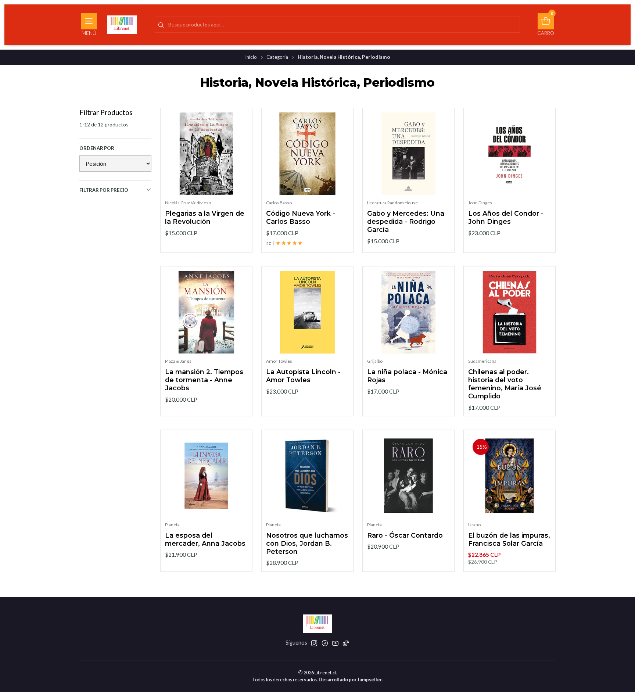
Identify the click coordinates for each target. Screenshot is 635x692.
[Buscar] (161, 25)
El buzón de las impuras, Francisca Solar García (509, 539)
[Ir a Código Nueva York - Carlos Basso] (307, 153)
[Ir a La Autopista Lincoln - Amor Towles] (307, 312)
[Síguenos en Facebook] (325, 643)
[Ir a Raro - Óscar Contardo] (408, 475)
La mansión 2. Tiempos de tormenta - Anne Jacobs (204, 380)
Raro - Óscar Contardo (405, 535)
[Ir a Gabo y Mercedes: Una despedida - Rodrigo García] (408, 153)
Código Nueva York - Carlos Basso (300, 218)
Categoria (277, 57)
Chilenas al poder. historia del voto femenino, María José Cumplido (504, 384)
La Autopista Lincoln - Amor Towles (303, 376)
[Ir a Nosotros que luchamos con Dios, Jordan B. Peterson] (307, 475)
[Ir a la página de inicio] (122, 24)
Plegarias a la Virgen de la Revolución (204, 218)
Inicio (251, 57)
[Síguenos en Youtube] (335, 643)
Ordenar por (96, 148)
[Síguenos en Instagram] (314, 643)
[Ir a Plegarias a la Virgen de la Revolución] (206, 153)
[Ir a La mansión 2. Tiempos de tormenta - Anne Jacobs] (206, 312)
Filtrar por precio (103, 190)
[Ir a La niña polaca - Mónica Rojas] (408, 312)
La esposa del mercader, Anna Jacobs (205, 539)
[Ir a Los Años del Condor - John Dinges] (509, 153)
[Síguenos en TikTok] (345, 643)
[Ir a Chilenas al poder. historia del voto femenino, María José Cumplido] (509, 312)
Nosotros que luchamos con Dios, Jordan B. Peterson (307, 543)
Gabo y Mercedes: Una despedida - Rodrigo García (405, 222)
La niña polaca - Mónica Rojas (407, 376)
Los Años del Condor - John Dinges (505, 218)
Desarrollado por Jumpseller (350, 679)
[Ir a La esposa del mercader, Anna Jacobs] (206, 475)
